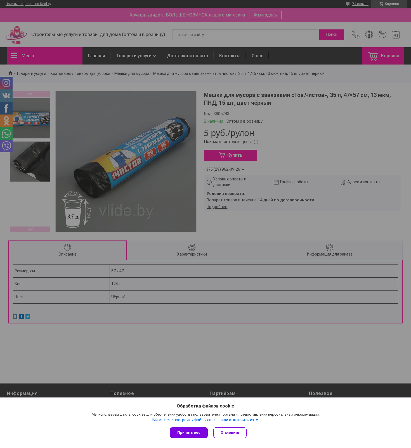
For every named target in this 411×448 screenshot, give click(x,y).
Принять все (188, 432)
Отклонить (230, 432)
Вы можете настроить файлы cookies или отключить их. (203, 420)
